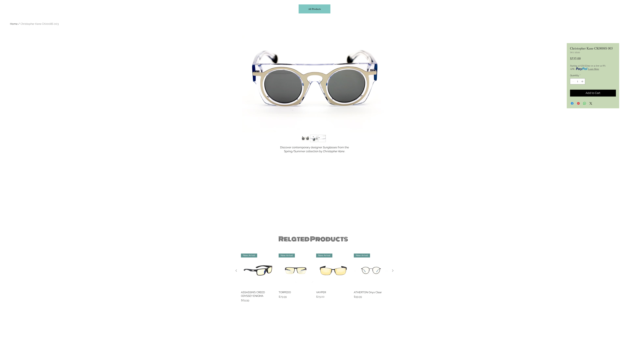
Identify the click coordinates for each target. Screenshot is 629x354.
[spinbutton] (578, 81)
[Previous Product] (236, 271)
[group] (314, 278)
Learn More (593, 68)
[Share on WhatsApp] (585, 103)
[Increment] (583, 81)
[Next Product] (393, 271)
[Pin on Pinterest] (578, 103)
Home (14, 23)
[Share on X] (591, 103)
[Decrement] (573, 81)
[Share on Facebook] (572, 103)
